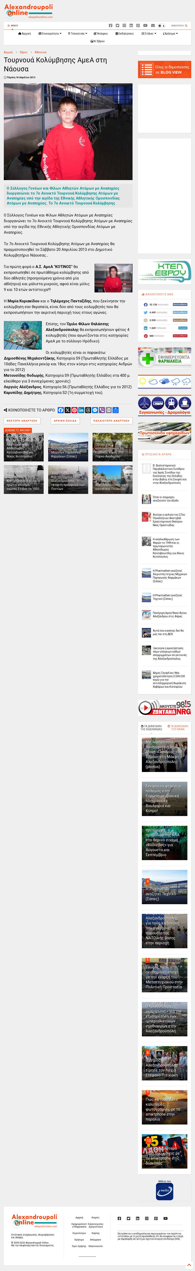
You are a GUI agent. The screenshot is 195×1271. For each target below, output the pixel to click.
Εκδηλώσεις (126, 33)
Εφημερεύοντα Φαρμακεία (79, 1225)
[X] (117, 25)
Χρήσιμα (169, 33)
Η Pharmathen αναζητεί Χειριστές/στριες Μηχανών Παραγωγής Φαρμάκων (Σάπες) (67, 450)
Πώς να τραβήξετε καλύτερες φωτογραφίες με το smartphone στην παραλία (163, 1109)
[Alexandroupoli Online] (28, 17)
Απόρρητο (95, 1239)
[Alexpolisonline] (153, 25)
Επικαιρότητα (50, 33)
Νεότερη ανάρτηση (22, 420)
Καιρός (95, 1217)
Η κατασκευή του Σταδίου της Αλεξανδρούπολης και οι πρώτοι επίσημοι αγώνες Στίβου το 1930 (23, 481)
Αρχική (26, 33)
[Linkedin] (131, 25)
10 (149, 1140)
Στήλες (148, 33)
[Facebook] (110, 25)
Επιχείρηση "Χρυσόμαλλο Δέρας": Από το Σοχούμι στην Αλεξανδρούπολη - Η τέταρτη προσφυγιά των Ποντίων (68, 479)
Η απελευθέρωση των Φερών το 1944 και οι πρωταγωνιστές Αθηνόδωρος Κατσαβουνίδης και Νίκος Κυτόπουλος (22, 446)
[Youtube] (145, 25)
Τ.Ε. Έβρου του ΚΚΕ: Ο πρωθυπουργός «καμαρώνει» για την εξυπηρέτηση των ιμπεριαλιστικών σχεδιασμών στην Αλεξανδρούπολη (163, 1016)
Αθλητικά (40, 52)
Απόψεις (102, 33)
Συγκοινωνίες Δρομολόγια (95, 1225)
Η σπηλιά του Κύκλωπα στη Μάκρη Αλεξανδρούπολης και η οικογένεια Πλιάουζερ (111, 483)
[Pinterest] (138, 25)
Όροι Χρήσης (79, 1246)
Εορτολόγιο (79, 1233)
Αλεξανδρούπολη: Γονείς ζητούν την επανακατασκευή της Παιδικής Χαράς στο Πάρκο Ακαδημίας (112, 448)
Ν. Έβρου (99, 41)
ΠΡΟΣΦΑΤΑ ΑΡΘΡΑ (158, 454)
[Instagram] (124, 25)
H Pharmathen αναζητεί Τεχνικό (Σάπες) (161, 894)
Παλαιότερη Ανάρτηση (111, 420)
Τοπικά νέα (77, 33)
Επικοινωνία (95, 1246)
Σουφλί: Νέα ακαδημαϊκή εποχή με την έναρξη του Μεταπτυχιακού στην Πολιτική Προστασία (164, 977)
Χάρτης (96, 1233)
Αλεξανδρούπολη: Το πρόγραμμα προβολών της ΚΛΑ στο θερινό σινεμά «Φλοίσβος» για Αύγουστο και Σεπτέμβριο (164, 840)
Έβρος (24, 52)
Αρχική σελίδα (65, 420)
